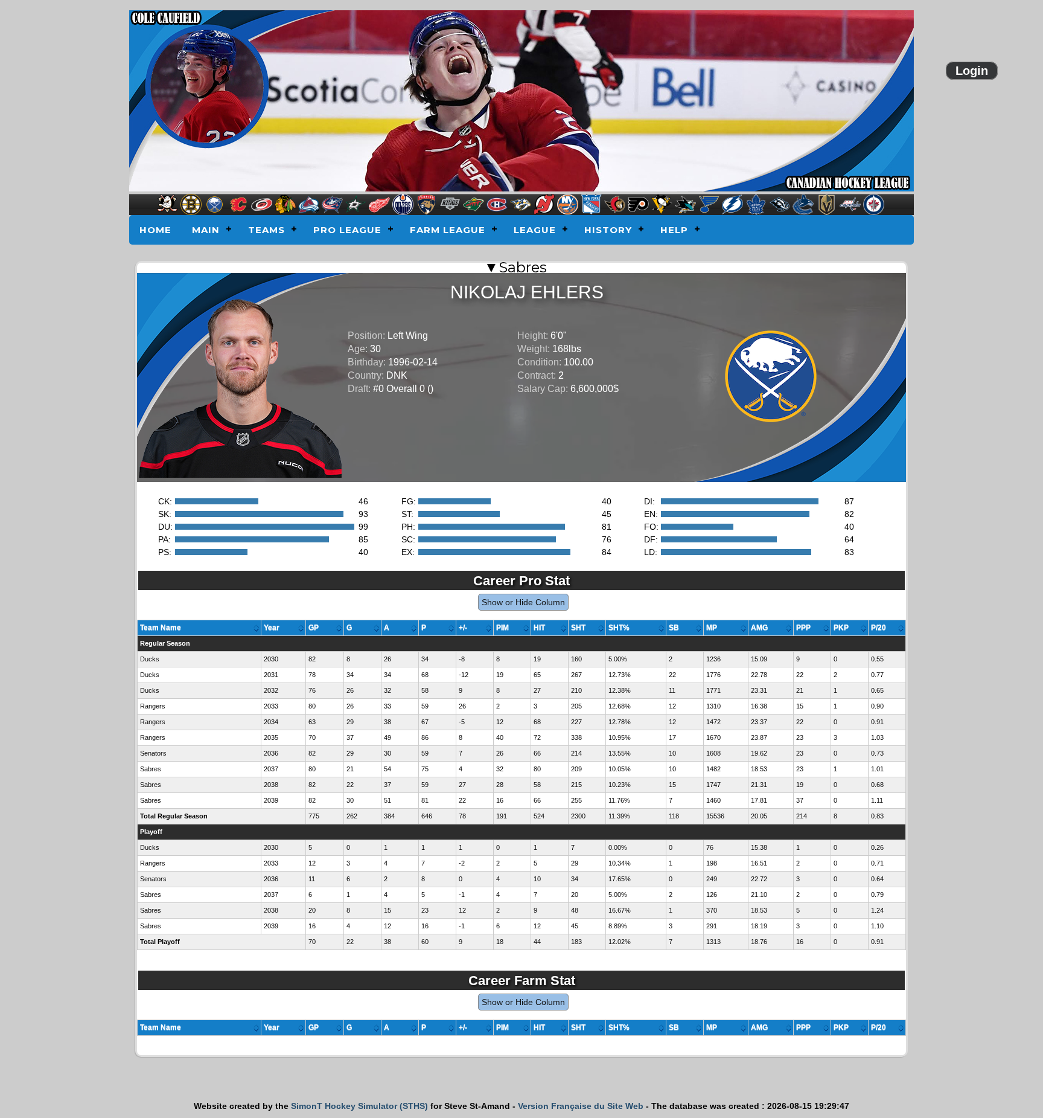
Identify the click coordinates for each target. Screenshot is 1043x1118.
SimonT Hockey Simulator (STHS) (359, 1106)
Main (206, 230)
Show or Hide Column (523, 602)
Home (155, 230)
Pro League (347, 230)
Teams (266, 230)
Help (674, 230)
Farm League (447, 230)
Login (971, 70)
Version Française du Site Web (580, 1106)
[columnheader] (199, 628)
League (535, 230)
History (608, 230)
